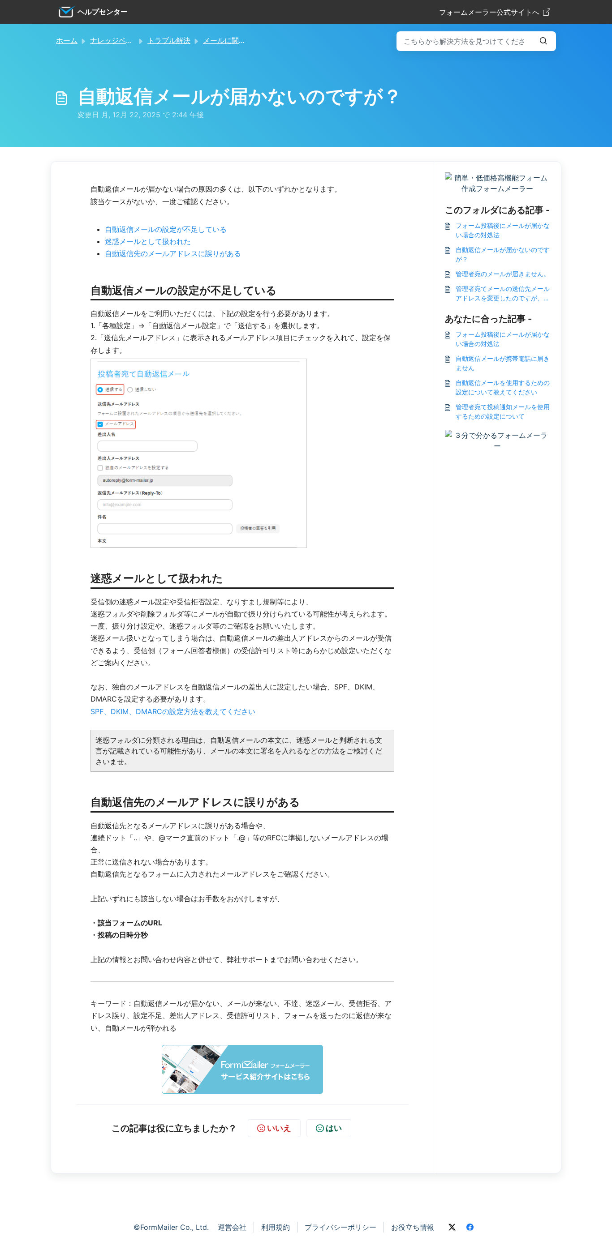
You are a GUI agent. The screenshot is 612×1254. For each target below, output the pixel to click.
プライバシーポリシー (340, 1227)
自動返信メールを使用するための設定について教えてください (503, 387)
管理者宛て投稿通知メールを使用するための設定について (503, 411)
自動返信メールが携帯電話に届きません (503, 363)
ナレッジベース (115, 40)
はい (334, 1128)
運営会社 (232, 1227)
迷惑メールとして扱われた (148, 241)
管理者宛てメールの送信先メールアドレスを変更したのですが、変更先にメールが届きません (503, 294)
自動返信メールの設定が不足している (166, 229)
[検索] (543, 41)
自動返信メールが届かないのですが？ (503, 254)
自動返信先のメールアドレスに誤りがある (173, 253)
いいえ (279, 1128)
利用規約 (275, 1227)
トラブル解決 (168, 40)
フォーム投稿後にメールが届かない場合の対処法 (503, 230)
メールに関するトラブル (242, 40)
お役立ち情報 (412, 1227)
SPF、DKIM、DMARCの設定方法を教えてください (173, 711)
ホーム (67, 40)
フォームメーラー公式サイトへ (489, 12)
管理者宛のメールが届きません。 (503, 274)
